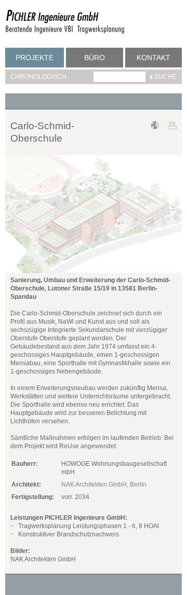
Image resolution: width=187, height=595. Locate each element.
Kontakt (153, 57)
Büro (94, 57)
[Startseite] (65, 32)
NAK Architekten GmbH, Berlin (103, 484)
